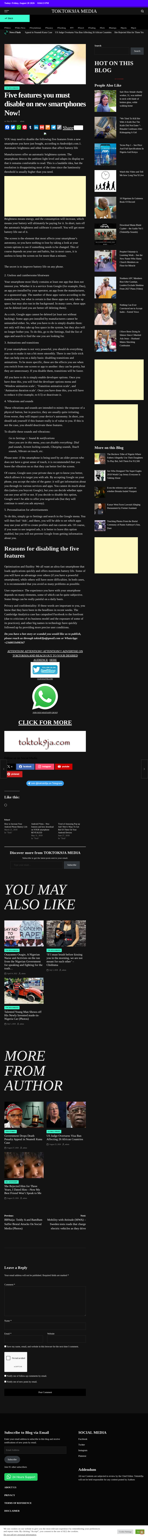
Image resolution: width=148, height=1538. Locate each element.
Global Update (54, 1131)
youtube (65, 767)
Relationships (11, 1182)
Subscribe (71, 865)
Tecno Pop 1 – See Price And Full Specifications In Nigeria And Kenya (132, 148)
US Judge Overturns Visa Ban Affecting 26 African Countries (67, 32)
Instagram (82, 1450)
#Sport (133, 28)
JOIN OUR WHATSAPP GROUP (45, 713)
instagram (46, 767)
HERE (53, 659)
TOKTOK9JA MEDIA (74, 11)
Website (50, 1333)
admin (22, 121)
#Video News (20, 28)
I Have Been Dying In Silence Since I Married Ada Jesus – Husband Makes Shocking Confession (130, 338)
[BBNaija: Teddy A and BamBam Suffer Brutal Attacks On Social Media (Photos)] (3, 769)
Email (7, 1333)
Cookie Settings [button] (125, 1532)
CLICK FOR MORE (45, 722)
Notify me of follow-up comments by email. (27, 1376)
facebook (27, 767)
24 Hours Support (23, 1477)
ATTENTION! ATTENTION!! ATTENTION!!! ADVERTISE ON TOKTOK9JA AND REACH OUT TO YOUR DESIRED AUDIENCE (45, 655)
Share (68, 127)
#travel (81, 28)
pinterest (15, 774)
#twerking (61, 28)
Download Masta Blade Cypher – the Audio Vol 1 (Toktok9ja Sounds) (131, 228)
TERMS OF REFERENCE (18, 1503)
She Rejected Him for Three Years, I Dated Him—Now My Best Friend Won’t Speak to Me (22, 1189)
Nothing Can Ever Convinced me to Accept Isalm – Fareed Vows (131, 308)
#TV (72, 28)
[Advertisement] (45, 196)
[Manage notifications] (142, 1532)
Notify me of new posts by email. (22, 1381)
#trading (92, 28)
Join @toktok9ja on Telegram (46, 783)
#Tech (102, 28)
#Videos (7, 28)
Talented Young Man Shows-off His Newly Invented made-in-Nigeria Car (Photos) (22, 1015)
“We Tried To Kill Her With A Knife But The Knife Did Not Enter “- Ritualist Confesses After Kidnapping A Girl (131, 125)
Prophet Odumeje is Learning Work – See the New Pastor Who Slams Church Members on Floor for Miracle (131, 258)
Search (98, 45)
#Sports (124, 28)
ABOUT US (10, 1487)
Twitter (81, 1444)
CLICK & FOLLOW (45, 679)
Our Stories (10, 1131)
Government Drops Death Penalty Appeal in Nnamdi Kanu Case (23, 1139)
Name (8, 1321)
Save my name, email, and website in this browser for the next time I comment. (43, 1346)
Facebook (82, 1439)
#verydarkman (35, 28)
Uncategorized (11, 88)
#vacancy (49, 28)
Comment (9, 1284)
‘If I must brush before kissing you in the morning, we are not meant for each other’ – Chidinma (65, 959)
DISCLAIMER (12, 1511)
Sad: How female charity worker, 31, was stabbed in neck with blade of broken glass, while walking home (131, 99)
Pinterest (82, 1456)
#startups (112, 28)
